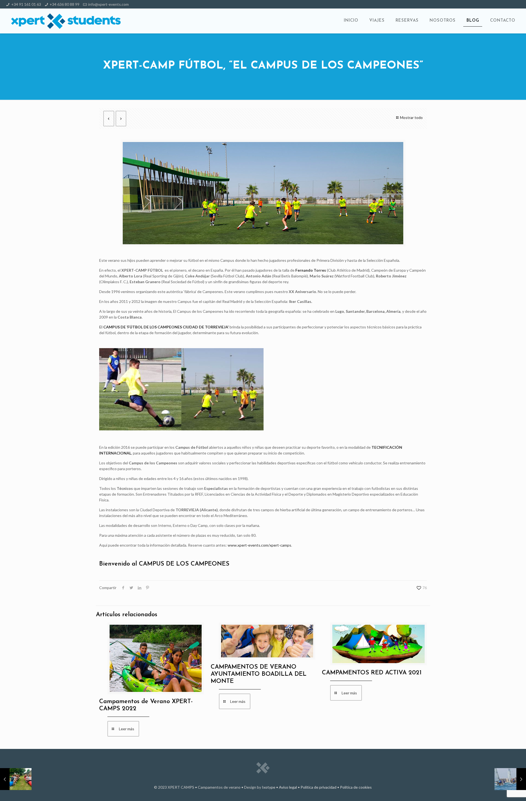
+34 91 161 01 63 (26, 4)
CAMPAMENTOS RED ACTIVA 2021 (372, 673)
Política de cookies (356, 787)
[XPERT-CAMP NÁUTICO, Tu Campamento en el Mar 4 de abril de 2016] (510, 779)
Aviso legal (288, 787)
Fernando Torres (310, 270)
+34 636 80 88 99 (64, 4)
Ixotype (268, 787)
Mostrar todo (411, 117)
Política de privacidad (318, 787)
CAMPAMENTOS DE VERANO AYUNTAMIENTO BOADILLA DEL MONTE (259, 674)
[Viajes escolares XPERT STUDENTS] (66, 20)
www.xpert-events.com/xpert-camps (259, 545)
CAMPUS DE (115, 327)
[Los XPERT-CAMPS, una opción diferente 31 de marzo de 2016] (16, 779)
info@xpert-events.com (108, 4)
